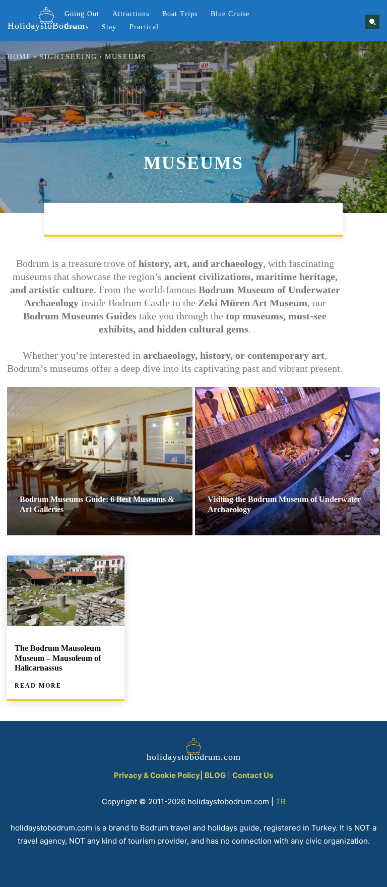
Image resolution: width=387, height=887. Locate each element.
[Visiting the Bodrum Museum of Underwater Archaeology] (287, 461)
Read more (38, 686)
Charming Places (147, 218)
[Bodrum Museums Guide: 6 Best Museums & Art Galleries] (99, 461)
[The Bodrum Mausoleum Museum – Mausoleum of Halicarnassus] (65, 591)
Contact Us (252, 775)
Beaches (78, 218)
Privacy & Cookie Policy (157, 775)
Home (19, 57)
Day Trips (218, 218)
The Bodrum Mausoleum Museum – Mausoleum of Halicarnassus (58, 658)
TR (281, 801)
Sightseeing (68, 57)
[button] (372, 22)
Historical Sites (288, 218)
